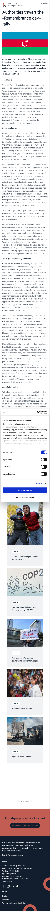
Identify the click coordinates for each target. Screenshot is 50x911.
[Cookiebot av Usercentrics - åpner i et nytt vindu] (37, 412)
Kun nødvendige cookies (25, 497)
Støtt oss (5, 900)
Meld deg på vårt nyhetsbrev (25, 825)
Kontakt (5, 896)
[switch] (44, 459)
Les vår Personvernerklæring (12, 855)
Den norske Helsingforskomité (15, 4)
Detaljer (39, 483)
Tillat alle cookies (25, 490)
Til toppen (25, 801)
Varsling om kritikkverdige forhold (14, 903)
